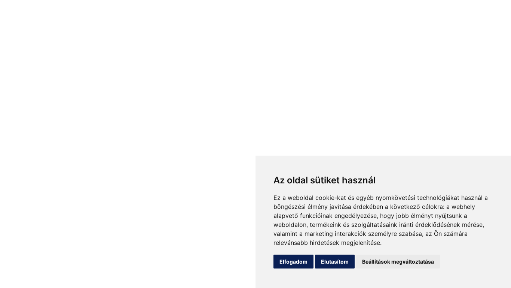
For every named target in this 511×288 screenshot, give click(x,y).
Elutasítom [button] (335, 261)
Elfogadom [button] (293, 261)
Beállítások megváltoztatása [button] (398, 261)
